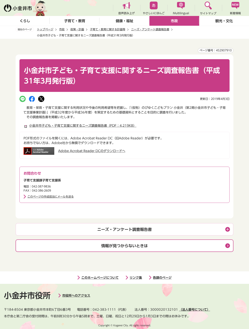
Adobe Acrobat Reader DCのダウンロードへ (91, 150)
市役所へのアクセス (76, 295)
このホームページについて (100, 277)
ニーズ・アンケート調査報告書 (150, 29)
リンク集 (136, 277)
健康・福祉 (124, 21)
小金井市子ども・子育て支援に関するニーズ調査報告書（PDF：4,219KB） (82, 125)
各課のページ (162, 277)
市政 (174, 21)
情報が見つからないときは (124, 246)
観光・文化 (224, 21)
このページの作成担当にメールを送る (50, 196)
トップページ (45, 29)
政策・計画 (77, 29)
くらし (25, 21)
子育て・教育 (74, 21)
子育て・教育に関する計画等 (107, 29)
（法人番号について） (194, 309)
